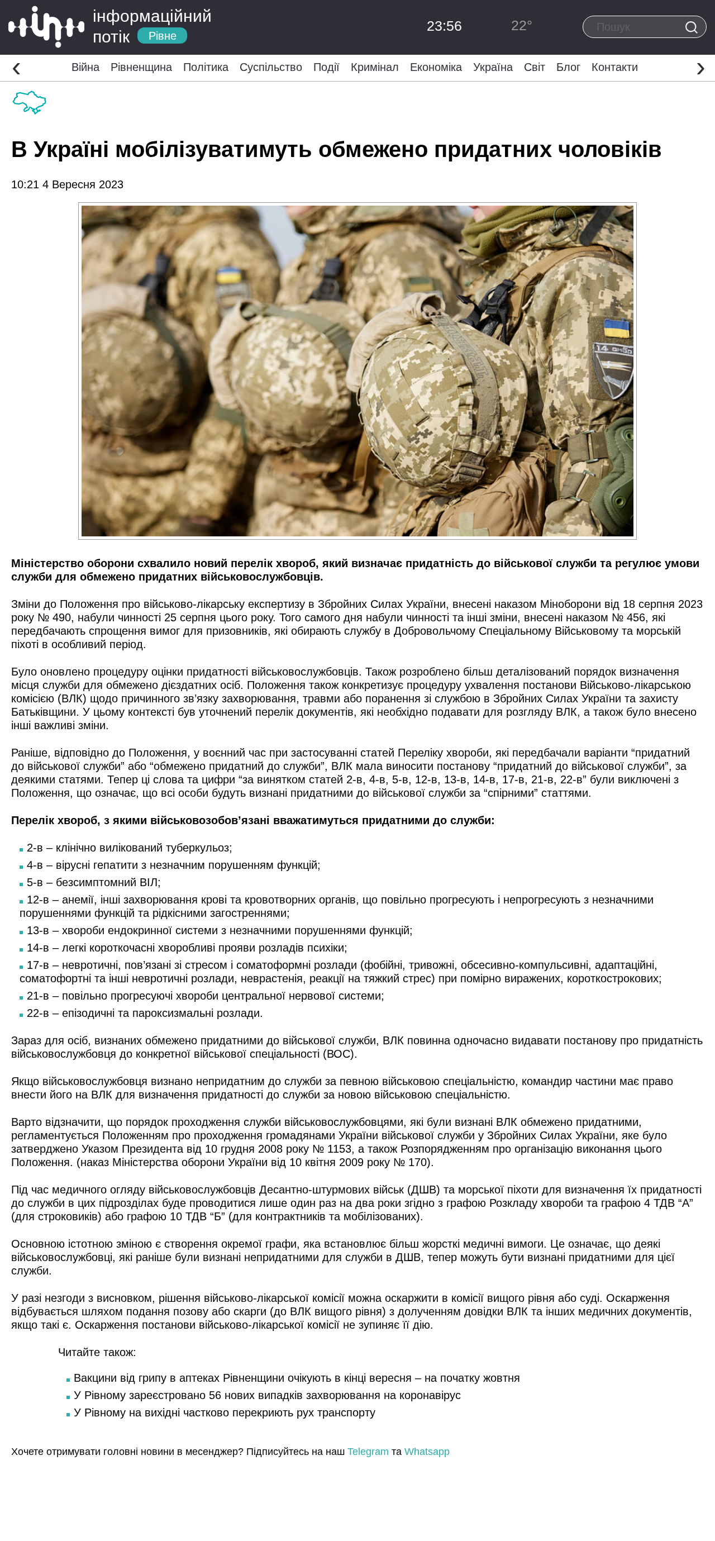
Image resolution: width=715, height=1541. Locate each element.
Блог (568, 67)
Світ (534, 67)
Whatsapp (427, 1451)
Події (326, 67)
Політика (205, 67)
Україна (493, 67)
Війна (85, 67)
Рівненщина (141, 67)
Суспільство (271, 67)
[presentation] (16, 66)
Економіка (436, 67)
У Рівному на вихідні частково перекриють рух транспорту (224, 1412)
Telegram (368, 1451)
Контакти (615, 67)
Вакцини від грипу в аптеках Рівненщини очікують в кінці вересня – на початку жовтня (297, 1378)
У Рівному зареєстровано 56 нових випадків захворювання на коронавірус (267, 1395)
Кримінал (375, 67)
